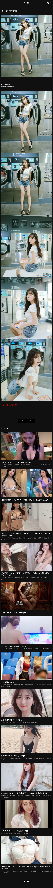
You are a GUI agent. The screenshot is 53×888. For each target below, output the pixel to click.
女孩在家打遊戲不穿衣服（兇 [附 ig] (13, 646)
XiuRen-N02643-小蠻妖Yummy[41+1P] (15, 613)
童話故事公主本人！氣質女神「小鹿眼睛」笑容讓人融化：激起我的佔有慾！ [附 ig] (25, 574)
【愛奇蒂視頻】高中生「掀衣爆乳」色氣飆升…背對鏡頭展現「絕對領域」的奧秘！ (25, 868)
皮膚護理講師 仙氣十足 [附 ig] (11, 720)
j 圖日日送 (26, 3)
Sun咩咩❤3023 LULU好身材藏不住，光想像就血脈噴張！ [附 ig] (24, 793)
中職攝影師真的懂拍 (8, 682)
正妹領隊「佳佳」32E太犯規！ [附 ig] (14, 831)
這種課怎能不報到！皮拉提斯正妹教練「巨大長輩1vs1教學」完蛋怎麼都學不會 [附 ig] (25, 535)
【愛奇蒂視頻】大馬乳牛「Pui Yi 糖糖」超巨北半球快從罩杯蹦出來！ (25, 500)
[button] (1, 3)
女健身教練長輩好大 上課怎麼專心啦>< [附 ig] (17, 462)
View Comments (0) (26, 420)
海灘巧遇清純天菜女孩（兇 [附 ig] (13, 756)
